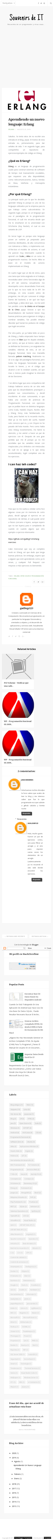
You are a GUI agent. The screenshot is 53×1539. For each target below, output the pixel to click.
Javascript (27, 1114)
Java (12, 1123)
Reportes (14, 1350)
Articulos (14, 1243)
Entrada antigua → (40, 936)
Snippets (14, 1109)
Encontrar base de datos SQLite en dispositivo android (33, 997)
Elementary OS (29, 1183)
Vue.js (23, 1174)
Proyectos (14, 1340)
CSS (37, 1132)
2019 (14, 1457)
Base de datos (28, 1243)
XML (20, 1382)
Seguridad (14, 1359)
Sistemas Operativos (18, 1211)
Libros (23, 1308)
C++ (18, 1253)
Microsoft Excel (28, 1317)
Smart (13, 1364)
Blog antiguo (15, 1105)
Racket (13, 1345)
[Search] (50, 3)
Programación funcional (19, 1137)
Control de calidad (17, 1257)
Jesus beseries (27, 780)
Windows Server (30, 1377)
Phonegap (14, 1336)
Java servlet (31, 1304)
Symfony (35, 1211)
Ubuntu (29, 1142)
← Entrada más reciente (15, 936)
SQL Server (14, 1114)
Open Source (25, 576)
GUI (12, 1290)
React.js (24, 1345)
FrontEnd (34, 1285)
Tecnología (25, 1364)
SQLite (22, 1206)
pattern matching (23, 356)
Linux (25, 1109)
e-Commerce (33, 1382)
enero (17, 1478)
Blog (12, 1119)
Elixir (21, 339)
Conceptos (15, 1179)
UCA (24, 1216)
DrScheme (14, 1183)
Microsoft (14, 1317)
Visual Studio (28, 1220)
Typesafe (14, 1216)
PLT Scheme (32, 1165)
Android (14, 1132)
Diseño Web (15, 1151)
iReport (13, 1387)
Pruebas (32, 1202)
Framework (25, 1188)
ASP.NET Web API (26, 1225)
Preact (26, 1336)
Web (28, 1105)
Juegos (13, 1193)
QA (25, 1340)
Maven (34, 1313)
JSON (26, 1299)
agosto (17, 1461)
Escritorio (14, 1280)
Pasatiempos (28, 1331)
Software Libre (16, 1142)
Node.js (13, 1327)
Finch (23, 1285)
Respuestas (22, 819)
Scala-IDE (31, 1354)
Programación (16, 1169)
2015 (14, 1497)
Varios (13, 1373)
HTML (30, 1119)
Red (34, 1345)
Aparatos (32, 1239)
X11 (12, 1382)
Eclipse (24, 1271)
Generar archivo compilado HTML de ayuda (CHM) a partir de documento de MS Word (26, 1027)
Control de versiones (18, 1262)
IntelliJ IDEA (15, 1299)
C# (21, 1119)
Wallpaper (14, 1377)
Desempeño (15, 1267)
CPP (27, 1253)
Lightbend (34, 1308)
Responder (26, 813)
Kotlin (13, 1308)
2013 (14, 1506)
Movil (36, 1193)
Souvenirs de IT (26, 18)
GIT (23, 1156)
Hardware (33, 1290)
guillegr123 (26, 608)
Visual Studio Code (28, 1373)
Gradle (21, 1290)
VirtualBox (14, 1220)
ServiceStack (28, 1359)
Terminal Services (31, 1368)
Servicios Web (32, 1169)
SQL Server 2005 (16, 1354)
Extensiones (27, 1280)
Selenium (33, 1206)
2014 (14, 1501)
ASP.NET (26, 1128)
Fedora (13, 1156)
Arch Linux (26, 1132)
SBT (24, 1350)
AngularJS (29, 1234)
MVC (12, 1313)
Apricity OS (35, 1174)
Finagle (13, 1285)
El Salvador (15, 1276)
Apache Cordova (17, 1239)
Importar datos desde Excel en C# (34, 1055)
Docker (13, 1271)
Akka (28, 256)
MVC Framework (16, 1165)
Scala (21, 256)
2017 (14, 1488)
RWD (34, 1340)
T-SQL (13, 1174)
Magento (23, 1313)
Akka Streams (15, 1234)
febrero (17, 1474)
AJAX (12, 1225)
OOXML (25, 1327)
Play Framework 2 (17, 1202)
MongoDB (25, 1193)
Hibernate (30, 1294)
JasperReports (16, 1304)
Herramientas (16, 1294)
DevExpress (29, 1267)
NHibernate (24, 1322)
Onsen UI (14, 1331)
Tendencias (15, 1368)
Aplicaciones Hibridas (28, 1146)
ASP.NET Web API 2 (17, 1230)
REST (12, 1206)
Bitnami (35, 1248)
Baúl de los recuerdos (19, 1248)
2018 (14, 1484)
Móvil (12, 1322)
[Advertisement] (26, 61)
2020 (14, 1453)
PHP (31, 1197)
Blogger (35, 944)
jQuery (24, 1387)
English (27, 1151)
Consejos (27, 1179)
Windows (14, 1128)
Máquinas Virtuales (17, 1197)
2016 (14, 1493)
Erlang (11, 129)
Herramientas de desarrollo (21, 1160)
